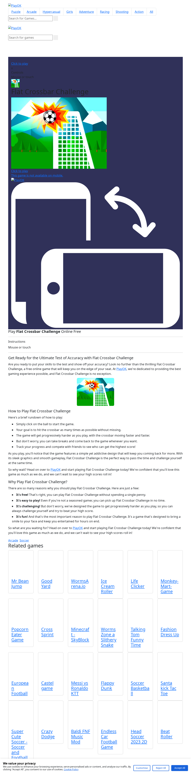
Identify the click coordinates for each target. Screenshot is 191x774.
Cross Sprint (47, 631)
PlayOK (121, 369)
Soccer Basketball (140, 688)
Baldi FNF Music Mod (80, 736)
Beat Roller (167, 733)
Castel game (47, 685)
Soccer (24, 540)
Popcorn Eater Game (20, 634)
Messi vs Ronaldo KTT (79, 688)
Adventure (86, 12)
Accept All (179, 768)
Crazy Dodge (48, 733)
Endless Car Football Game (109, 739)
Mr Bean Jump (20, 583)
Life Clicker (138, 583)
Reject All (161, 768)
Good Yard (46, 583)
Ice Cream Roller (108, 586)
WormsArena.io (80, 583)
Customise (142, 768)
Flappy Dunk (107, 685)
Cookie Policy (71, 769)
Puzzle (16, 12)
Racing (104, 12)
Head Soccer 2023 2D (139, 736)
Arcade (32, 12)
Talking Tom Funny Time (138, 637)
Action (139, 12)
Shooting (122, 12)
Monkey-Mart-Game (170, 586)
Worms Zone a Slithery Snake (108, 637)
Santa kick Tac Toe (168, 688)
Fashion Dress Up (170, 631)
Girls (69, 12)
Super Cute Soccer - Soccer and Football (19, 744)
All (151, 12)
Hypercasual (51, 12)
